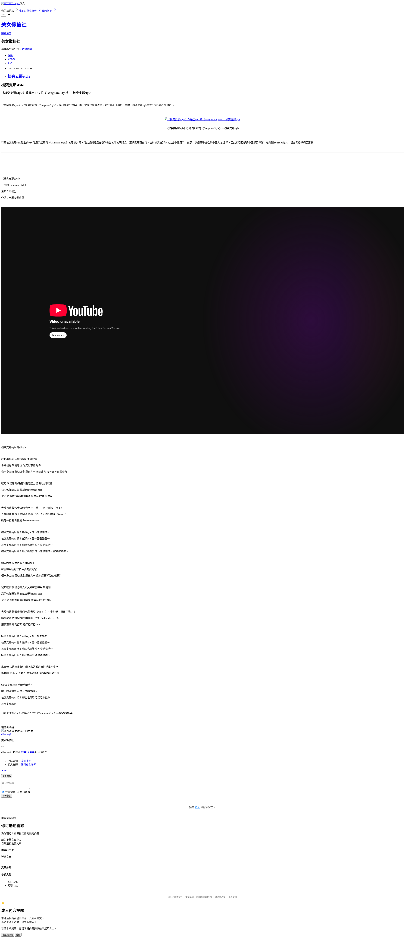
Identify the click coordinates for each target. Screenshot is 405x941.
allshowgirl (6, 734)
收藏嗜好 (27, 49)
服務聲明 (232, 897)
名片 (10, 63)
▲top (4, 770)
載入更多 (7, 776)
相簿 (10, 55)
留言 (31, 752)
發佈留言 (7, 796)
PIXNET (178, 897)
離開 (18, 935)
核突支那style (19, 76)
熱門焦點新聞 (28, 764)
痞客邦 (25, 752)
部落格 (11, 59)
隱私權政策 (220, 897)
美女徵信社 (14, 24)
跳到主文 (6, 33)
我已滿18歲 (8, 935)
